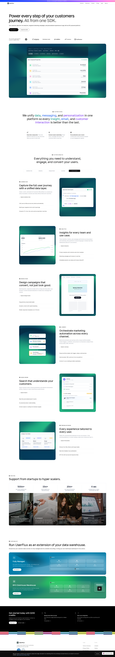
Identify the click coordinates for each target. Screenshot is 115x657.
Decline (97, 653)
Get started (13, 29)
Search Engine (74, 170)
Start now (12, 622)
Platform (81, 3)
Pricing (97, 3)
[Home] (10, 3)
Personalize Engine (86, 170)
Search (62, 53)
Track (31, 53)
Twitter (96, 648)
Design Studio (52, 170)
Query (49, 53)
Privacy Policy (86, 648)
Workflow (43, 53)
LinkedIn (96, 645)
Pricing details (47, 620)
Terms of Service (87, 645)
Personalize (55, 53)
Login (102, 3)
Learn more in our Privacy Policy (23, 654)
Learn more (16, 593)
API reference (80, 620)
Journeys (63, 170)
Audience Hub (29, 170)
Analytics (40, 170)
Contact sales (21, 622)
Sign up (106, 3)
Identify (36, 53)
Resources (87, 3)
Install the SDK (24, 29)
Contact (92, 3)
